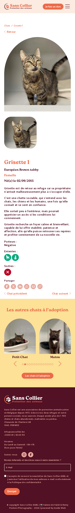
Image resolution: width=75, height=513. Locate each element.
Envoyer (12, 491)
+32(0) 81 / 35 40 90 (14, 435)
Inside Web (60, 508)
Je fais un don (53, 6)
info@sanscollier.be (14, 431)
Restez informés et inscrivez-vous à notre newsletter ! (32, 460)
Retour (11, 31)
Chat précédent (16, 293)
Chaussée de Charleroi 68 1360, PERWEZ (17, 423)
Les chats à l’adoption (37, 375)
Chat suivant (60, 293)
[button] (15, 364)
